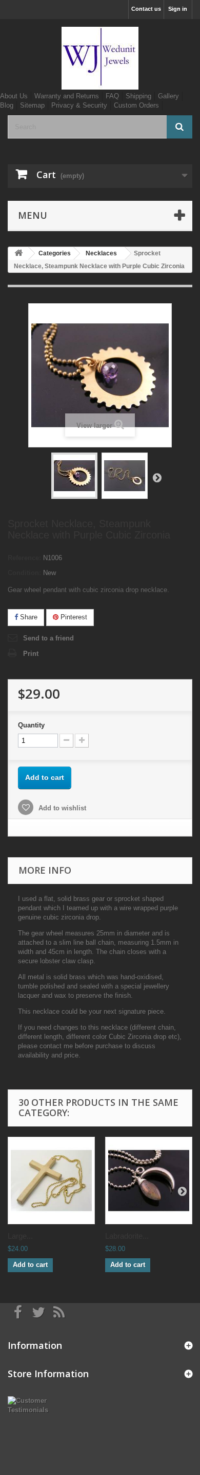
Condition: (24, 573)
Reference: (24, 558)
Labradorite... (127, 1235)
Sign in (177, 9)
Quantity (31, 725)
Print (30, 653)
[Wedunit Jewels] (100, 58)
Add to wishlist (61, 808)
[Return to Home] (18, 253)
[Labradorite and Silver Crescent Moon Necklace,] (148, 1180)
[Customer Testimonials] (33, 1405)
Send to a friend (48, 638)
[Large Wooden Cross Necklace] (51, 1180)
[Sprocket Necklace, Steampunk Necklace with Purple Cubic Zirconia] (74, 475)
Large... (20, 1235)
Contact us (146, 9)
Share (27, 617)
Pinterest (72, 617)
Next (157, 477)
